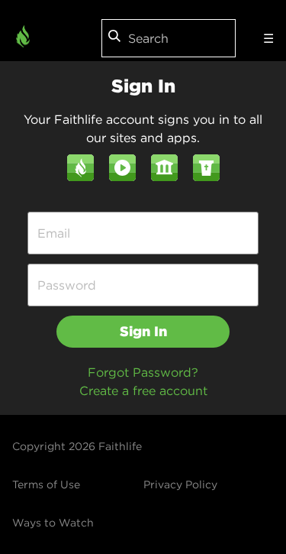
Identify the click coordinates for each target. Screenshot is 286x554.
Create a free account (143, 390)
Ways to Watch (53, 523)
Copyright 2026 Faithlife (77, 446)
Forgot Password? (143, 372)
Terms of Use (46, 484)
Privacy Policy (180, 484)
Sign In (143, 331)
